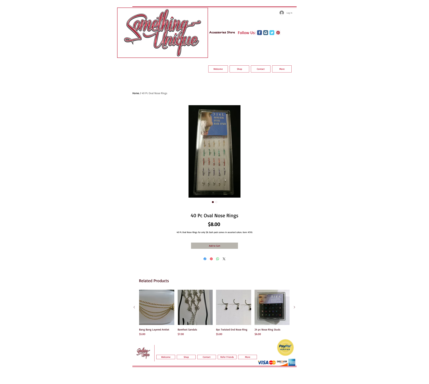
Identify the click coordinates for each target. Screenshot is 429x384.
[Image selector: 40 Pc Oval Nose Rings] (212, 202)
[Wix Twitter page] (271, 32)
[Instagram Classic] (265, 32)
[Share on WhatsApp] (218, 259)
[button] (239, 68)
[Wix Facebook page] (259, 32)
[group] (214, 313)
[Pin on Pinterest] (211, 259)
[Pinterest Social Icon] (278, 32)
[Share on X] (224, 259)
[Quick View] (156, 307)
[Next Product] (294, 307)
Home (135, 93)
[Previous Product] (134, 307)
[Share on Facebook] (205, 259)
